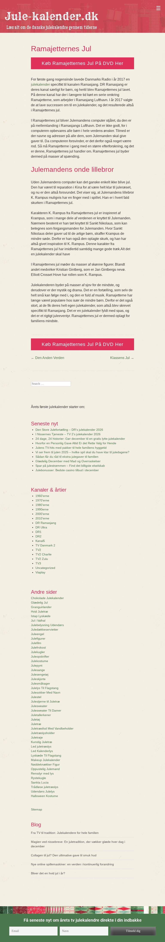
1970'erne (42, 500)
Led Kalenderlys (42, 751)
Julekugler (38, 652)
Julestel (36, 697)
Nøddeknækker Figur (45, 764)
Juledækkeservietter (44, 629)
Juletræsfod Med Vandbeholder (52, 728)
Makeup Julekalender (45, 760)
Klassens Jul (122, 358)
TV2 (38, 550)
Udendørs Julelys (43, 791)
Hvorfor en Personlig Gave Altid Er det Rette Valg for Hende (75, 443)
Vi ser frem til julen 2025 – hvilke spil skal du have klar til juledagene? (82, 452)
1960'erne (42, 496)
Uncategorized (45, 568)
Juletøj (35, 719)
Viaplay (40, 572)
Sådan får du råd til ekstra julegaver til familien (66, 456)
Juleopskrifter (40, 656)
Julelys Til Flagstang (44, 688)
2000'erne (42, 514)
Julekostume (39, 661)
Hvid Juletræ (39, 611)
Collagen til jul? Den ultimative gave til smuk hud (63, 855)
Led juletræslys (41, 746)
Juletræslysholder (43, 733)
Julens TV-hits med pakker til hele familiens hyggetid (71, 447)
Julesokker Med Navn (45, 692)
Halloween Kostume (44, 796)
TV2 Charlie (43, 554)
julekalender (40, 84)
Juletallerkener (41, 715)
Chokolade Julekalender (47, 598)
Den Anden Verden (47, 358)
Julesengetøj (39, 674)
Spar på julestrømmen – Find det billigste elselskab (70, 465)
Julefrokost (38, 647)
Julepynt (36, 665)
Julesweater (39, 706)
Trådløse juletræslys (44, 787)
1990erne (42, 509)
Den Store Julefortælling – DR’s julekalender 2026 (69, 429)
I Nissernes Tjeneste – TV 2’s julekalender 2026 (68, 434)
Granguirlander (41, 607)
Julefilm (36, 643)
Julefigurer (38, 638)
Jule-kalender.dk (51, 16)
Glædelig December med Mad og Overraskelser (68, 461)
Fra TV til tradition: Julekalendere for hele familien (65, 832)
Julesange (38, 670)
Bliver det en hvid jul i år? (48, 873)
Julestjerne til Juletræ (45, 701)
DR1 (38, 532)
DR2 (38, 536)
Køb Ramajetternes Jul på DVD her (82, 63)
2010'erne (42, 518)
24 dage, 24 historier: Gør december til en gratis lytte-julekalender (80, 438)
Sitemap (36, 809)
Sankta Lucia (40, 782)
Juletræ (36, 724)
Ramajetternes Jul (61, 48)
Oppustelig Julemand (45, 769)
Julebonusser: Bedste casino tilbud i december (67, 470)
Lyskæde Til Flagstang (46, 755)
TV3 (38, 563)
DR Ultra (41, 527)
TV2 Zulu (41, 559)
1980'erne (42, 505)
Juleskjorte (38, 679)
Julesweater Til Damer (46, 710)
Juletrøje (37, 737)
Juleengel (37, 634)
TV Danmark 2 (45, 545)
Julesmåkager (40, 683)
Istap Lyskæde (40, 616)
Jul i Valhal (38, 620)
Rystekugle (38, 778)
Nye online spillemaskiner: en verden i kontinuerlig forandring (72, 864)
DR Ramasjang (45, 523)
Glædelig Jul (39, 602)
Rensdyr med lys (42, 773)
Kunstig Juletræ (41, 742)
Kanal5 (40, 541)
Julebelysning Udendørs (47, 625)
